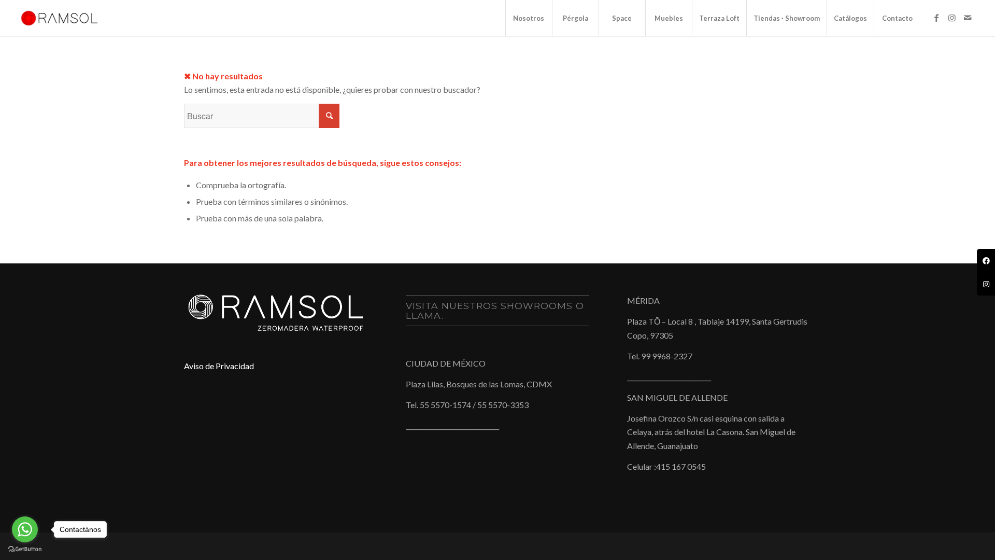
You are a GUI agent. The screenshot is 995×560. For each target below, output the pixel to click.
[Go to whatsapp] (25, 529)
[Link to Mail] (967, 17)
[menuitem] (528, 18)
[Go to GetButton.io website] (24, 549)
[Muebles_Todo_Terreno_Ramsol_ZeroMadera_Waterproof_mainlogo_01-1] (59, 18)
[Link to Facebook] (936, 17)
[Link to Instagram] (952, 17)
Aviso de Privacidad (219, 366)
